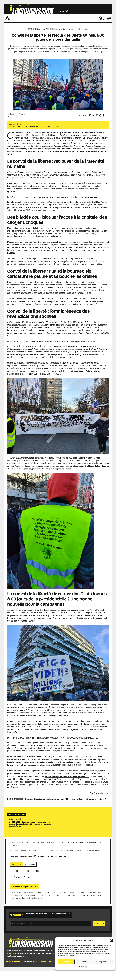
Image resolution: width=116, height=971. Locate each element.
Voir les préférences (103, 962)
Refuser (84, 962)
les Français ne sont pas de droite (75, 762)
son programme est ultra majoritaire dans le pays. (67, 776)
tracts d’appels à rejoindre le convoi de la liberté (73, 346)
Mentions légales (84, 967)
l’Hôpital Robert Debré (51, 374)
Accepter (66, 962)
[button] (111, 940)
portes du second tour (17, 774)
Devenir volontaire (48, 961)
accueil (7, 19)
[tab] (16, 864)
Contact (34, 961)
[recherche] (101, 17)
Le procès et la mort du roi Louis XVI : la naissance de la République (34, 126)
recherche (101, 19)
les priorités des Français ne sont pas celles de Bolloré (31, 762)
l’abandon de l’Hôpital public (84, 371)
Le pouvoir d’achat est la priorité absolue (24, 757)
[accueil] (7, 17)
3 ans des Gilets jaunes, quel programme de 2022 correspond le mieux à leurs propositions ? (65, 799)
